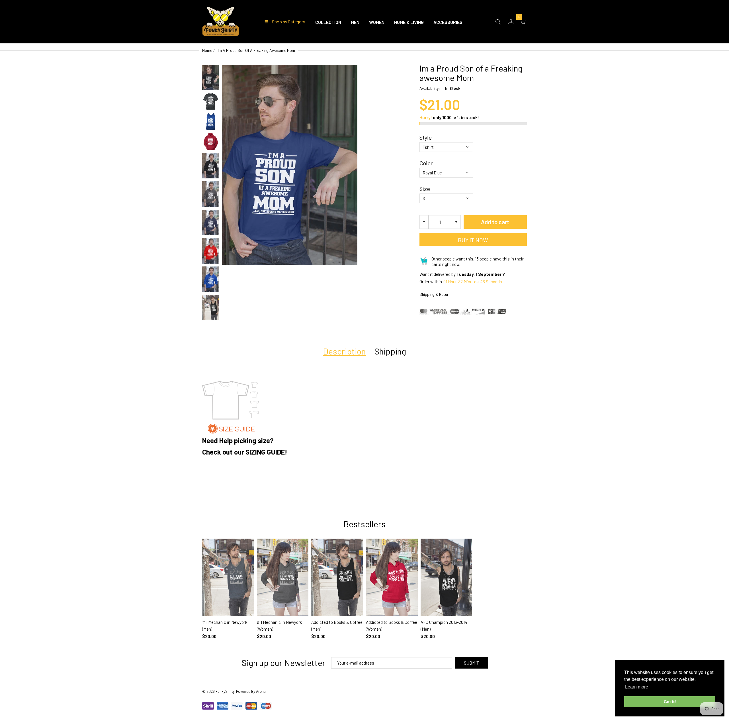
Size (424, 188)
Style (425, 137)
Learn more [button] (636, 687)
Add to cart (495, 222)
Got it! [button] (670, 701)
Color (426, 163)
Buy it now (473, 240)
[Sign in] (511, 21)
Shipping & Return (434, 294)
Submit (471, 662)
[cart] (524, 21)
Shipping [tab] (390, 351)
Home (207, 50)
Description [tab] (344, 351)
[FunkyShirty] (220, 20)
